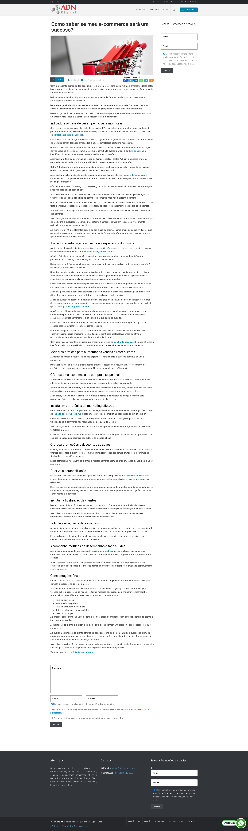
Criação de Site (134, 821)
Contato (190, 821)
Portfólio (172, 821)
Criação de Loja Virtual (154, 821)
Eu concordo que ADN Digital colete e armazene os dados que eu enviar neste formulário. (99, 711)
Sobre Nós (140, 10)
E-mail (157, 2)
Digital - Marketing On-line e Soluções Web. (81, 822)
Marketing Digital (98, 80)
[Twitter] (130, 80)
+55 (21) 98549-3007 (188, 2)
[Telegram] (146, 80)
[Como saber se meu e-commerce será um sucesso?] (102, 72)
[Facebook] (125, 80)
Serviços (154, 10)
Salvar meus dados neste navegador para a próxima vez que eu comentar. (88, 718)
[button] (174, 9)
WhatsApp (170, 2)
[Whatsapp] (141, 80)
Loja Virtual (88, 80)
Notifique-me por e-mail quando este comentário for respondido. (84, 704)
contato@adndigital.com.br (122, 768)
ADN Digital (75, 80)
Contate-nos (190, 10)
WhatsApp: (108, 773)
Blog (165, 10)
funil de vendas (136, 151)
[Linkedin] (135, 80)
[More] (151, 80)
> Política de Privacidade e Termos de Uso (69, 826)
